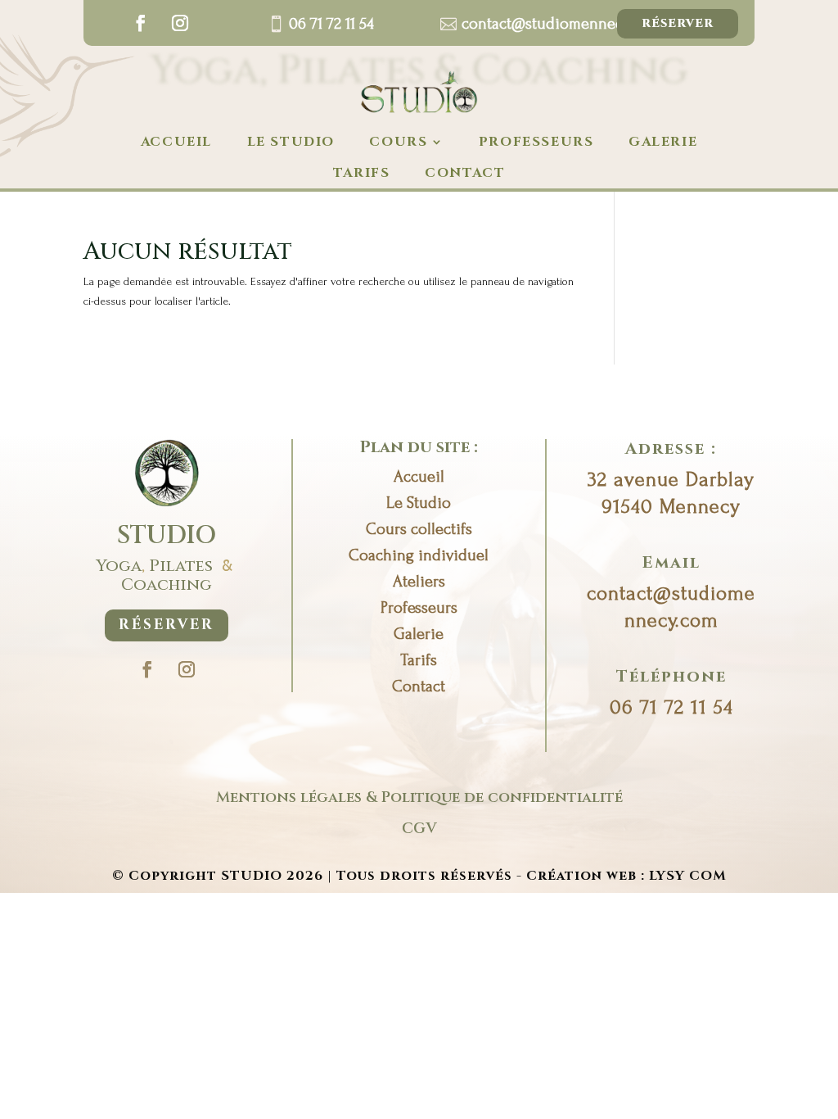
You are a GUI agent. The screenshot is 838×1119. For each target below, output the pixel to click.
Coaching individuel (419, 555)
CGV (419, 828)
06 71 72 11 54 (331, 24)
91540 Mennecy (671, 507)
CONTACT (465, 173)
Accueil (176, 142)
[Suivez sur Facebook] (140, 23)
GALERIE (662, 142)
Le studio (291, 142)
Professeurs (536, 142)
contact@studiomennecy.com (560, 24)
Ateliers (419, 582)
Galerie (419, 634)
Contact (418, 686)
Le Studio (418, 503)
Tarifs (361, 173)
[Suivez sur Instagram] (180, 23)
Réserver (678, 23)
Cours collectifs (419, 529)
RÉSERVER (166, 624)
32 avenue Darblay (671, 480)
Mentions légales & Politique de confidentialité (419, 797)
